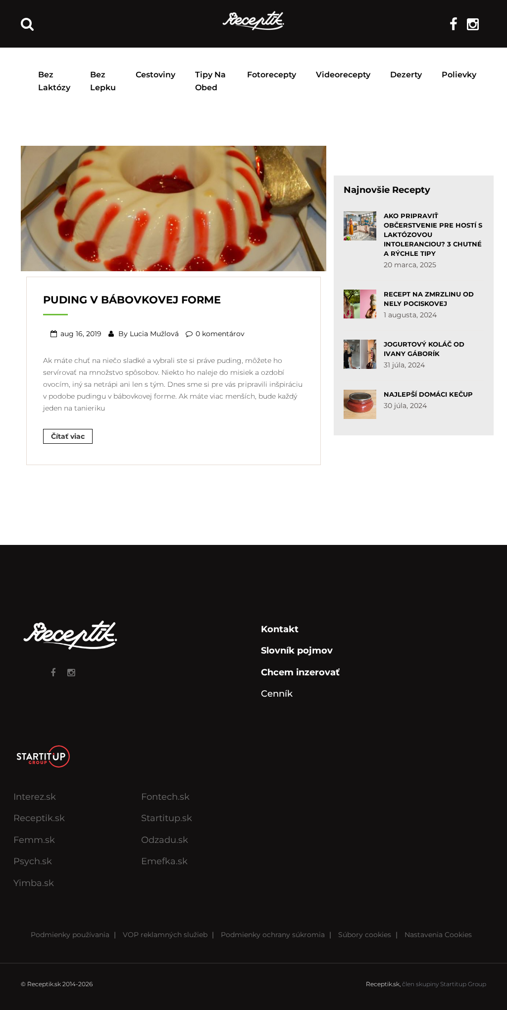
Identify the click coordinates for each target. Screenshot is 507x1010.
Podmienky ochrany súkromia (273, 934)
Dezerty (406, 74)
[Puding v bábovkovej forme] (173, 207)
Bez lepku (103, 81)
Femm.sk (34, 839)
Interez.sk (34, 796)
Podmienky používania (70, 934)
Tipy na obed (210, 81)
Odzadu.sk (164, 839)
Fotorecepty (271, 74)
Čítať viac (68, 436)
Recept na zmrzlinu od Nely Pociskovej (429, 298)
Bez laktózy (54, 81)
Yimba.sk (33, 883)
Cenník (277, 693)
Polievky (459, 74)
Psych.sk (32, 861)
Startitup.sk (166, 818)
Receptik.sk (39, 818)
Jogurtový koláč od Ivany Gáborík (424, 348)
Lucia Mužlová (154, 333)
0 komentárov (220, 333)
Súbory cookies (364, 934)
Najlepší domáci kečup (428, 394)
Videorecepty (343, 74)
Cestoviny (155, 74)
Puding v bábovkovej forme (132, 299)
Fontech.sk (165, 796)
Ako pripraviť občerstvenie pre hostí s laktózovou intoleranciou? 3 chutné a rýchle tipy (433, 234)
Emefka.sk (164, 861)
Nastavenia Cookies (438, 934)
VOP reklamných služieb (165, 934)
